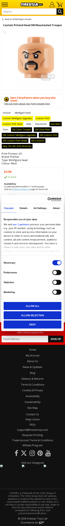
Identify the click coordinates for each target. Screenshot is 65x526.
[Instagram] (32, 453)
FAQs (32, 424)
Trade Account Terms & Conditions (32, 440)
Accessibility (33, 396)
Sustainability (33, 402)
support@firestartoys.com (32, 430)
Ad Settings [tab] (40, 208)
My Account (32, 355)
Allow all (32, 306)
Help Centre (32, 419)
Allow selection (32, 315)
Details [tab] (23, 208)
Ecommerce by (29, 522)
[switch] (56, 272)
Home (32, 349)
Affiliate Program (32, 445)
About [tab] (56, 208)
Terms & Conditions (32, 384)
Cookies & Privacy (32, 390)
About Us (32, 361)
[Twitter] (24, 453)
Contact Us (32, 414)
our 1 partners (21, 224)
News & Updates (32, 367)
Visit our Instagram (32, 462)
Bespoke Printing (32, 435)
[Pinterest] (40, 453)
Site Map (32, 408)
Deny (32, 324)
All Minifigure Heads (22, 19)
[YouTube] (48, 453)
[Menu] (5, 4)
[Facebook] (16, 453)
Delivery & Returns (21, 189)
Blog (32, 373)
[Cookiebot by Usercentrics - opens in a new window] (47, 199)
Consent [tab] (8, 208)
